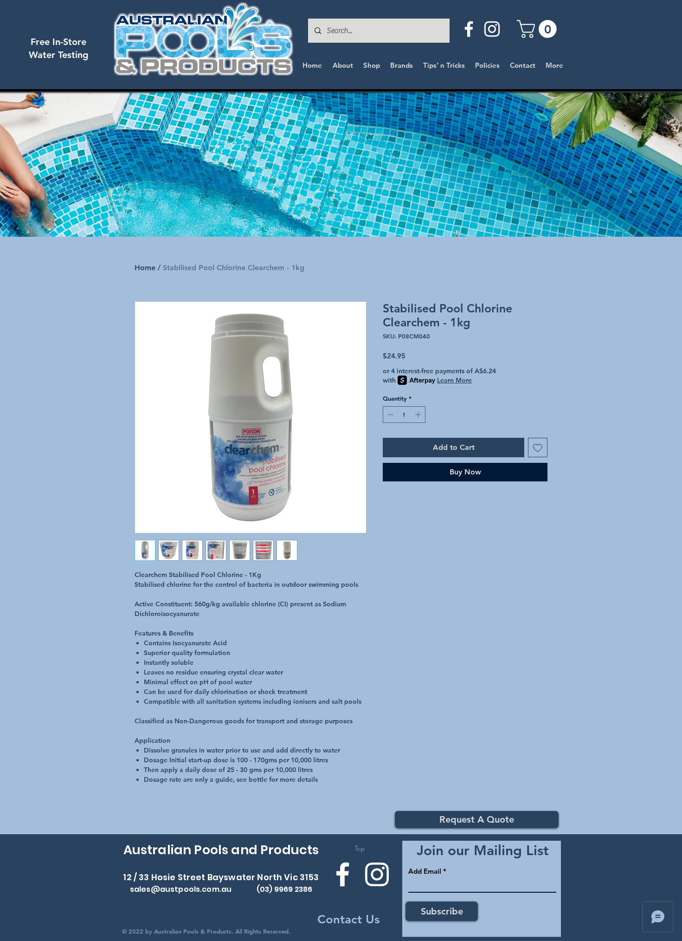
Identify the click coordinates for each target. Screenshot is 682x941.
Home (145, 267)
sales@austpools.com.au (181, 889)
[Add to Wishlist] (537, 447)
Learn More (454, 380)
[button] (539, 29)
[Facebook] (468, 29)
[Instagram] (492, 29)
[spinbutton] (404, 414)
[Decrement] (389, 414)
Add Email (424, 871)
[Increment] (419, 414)
